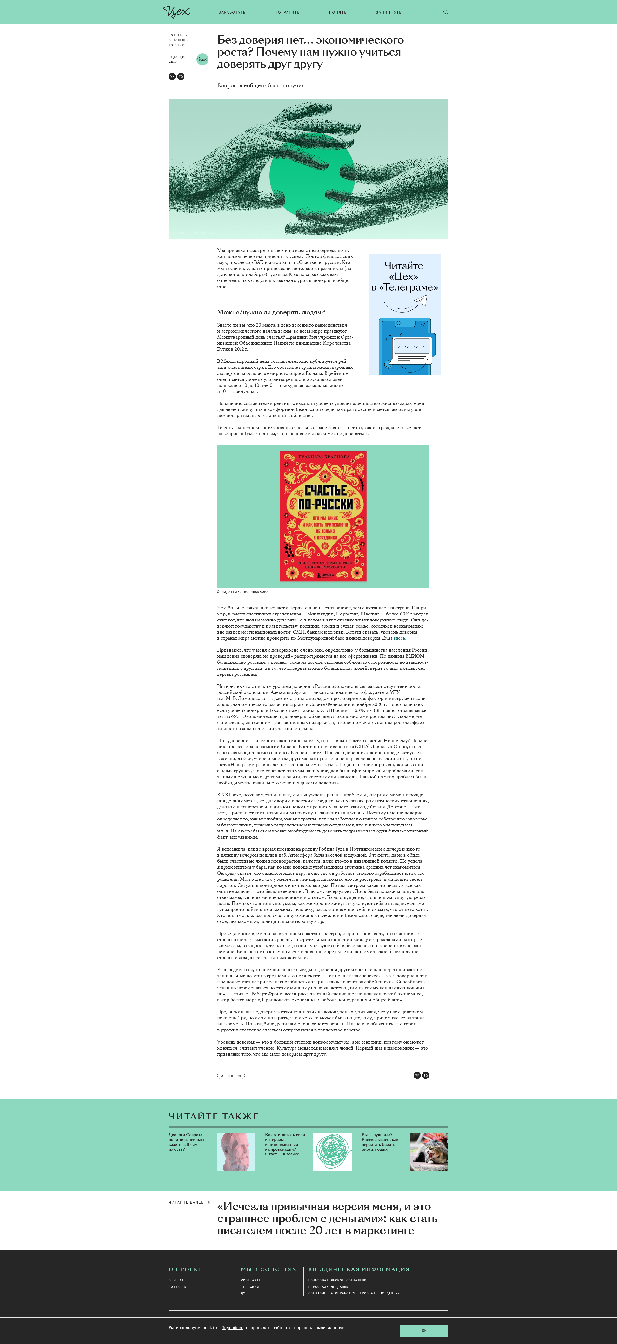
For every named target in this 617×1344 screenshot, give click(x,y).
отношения (179, 40)
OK (424, 1331)
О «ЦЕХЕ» (178, 1280)
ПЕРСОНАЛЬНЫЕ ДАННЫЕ (329, 1287)
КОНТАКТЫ (178, 1287)
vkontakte (251, 1280)
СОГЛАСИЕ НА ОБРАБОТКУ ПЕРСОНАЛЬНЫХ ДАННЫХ (354, 1293)
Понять (175, 35)
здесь (399, 638)
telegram (250, 1287)
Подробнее (232, 1328)
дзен (245, 1293)
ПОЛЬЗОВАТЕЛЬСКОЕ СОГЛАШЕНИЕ (338, 1280)
